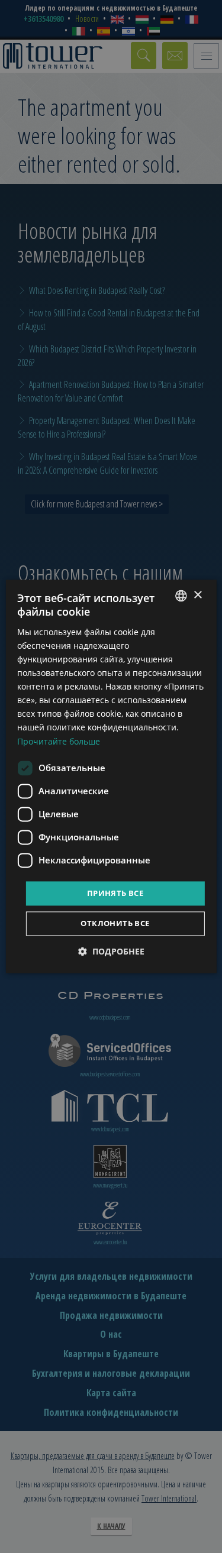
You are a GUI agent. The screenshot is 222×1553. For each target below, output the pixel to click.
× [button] (197, 595)
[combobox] (181, 595)
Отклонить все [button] (115, 923)
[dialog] (110, 776)
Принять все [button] (115, 893)
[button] (111, 952)
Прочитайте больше (58, 741)
